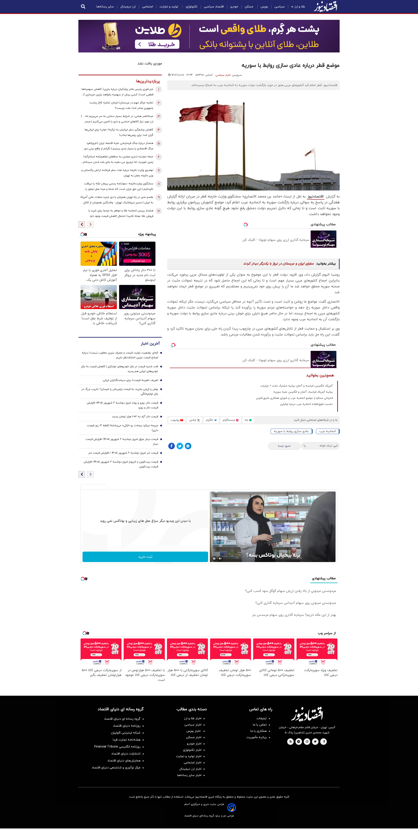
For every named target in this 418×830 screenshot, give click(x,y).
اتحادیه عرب (327, 431)
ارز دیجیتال (128, 7)
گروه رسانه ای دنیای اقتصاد (122, 719)
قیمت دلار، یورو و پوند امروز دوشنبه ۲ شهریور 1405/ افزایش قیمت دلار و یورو (122, 405)
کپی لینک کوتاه (329, 446)
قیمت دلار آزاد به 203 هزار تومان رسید (135, 417)
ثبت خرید (145, 556)
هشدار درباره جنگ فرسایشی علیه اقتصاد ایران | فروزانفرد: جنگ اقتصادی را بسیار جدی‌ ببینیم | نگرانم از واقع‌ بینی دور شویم (118, 146)
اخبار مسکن (193, 737)
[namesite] (325, 6)
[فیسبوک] (171, 446)
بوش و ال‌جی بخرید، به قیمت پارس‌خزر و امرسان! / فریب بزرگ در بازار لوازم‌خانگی (119, 391)
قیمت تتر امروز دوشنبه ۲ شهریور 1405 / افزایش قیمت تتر (123, 453)
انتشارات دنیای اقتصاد (125, 754)
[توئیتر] (180, 446)
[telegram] (298, 742)
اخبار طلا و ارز (192, 718)
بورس (264, 7)
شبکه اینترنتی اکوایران (125, 733)
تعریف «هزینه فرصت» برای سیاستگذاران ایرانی (130, 380)
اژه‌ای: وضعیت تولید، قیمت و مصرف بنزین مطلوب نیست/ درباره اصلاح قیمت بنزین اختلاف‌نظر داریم (120, 355)
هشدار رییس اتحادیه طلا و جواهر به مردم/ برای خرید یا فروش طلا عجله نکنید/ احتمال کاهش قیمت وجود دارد (120, 213)
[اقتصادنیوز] (306, 714)
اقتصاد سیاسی (214, 7)
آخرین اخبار (150, 343)
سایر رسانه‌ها (105, 7)
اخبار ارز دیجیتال (190, 769)
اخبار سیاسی (223, 75)
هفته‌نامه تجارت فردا (126, 740)
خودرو (234, 7)
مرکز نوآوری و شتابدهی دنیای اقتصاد (116, 768)
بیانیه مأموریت (256, 737)
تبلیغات (261, 718)
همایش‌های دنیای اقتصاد (123, 761)
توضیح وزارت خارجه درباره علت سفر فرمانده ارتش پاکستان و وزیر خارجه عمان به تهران (117, 173)
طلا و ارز (299, 7)
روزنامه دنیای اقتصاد (126, 726)
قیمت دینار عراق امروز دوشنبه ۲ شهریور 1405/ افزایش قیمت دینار (122, 441)
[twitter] (315, 742)
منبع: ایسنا (284, 446)
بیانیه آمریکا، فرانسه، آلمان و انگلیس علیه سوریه (303, 392)
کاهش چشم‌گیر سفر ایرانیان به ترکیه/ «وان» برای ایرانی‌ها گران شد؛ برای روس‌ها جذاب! (119, 132)
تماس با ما (260, 725)
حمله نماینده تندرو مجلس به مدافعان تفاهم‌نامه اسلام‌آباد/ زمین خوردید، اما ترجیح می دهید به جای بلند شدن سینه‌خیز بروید (117, 160)
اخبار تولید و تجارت (188, 756)
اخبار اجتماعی (192, 763)
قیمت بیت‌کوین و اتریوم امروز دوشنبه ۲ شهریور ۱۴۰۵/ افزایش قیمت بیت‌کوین (121, 464)
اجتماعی (147, 7)
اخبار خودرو (194, 744)
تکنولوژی (191, 7)
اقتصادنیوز (316, 196)
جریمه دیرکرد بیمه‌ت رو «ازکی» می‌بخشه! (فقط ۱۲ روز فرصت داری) (122, 428)
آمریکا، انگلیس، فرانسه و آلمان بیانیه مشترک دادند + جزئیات (296, 386)
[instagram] (307, 742)
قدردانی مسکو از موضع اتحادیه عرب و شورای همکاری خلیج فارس (294, 398)
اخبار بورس (193, 731)
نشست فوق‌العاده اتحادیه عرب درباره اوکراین (306, 404)
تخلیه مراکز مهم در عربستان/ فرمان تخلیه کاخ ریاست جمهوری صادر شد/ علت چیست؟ (121, 105)
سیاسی (280, 7)
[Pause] (214, 558)
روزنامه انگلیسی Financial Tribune (117, 747)
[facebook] (324, 742)
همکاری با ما (258, 731)
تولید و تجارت (169, 7)
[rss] (291, 742)
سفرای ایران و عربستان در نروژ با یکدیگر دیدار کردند (278, 263)
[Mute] (220, 558)
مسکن (249, 7)
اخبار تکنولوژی (192, 750)
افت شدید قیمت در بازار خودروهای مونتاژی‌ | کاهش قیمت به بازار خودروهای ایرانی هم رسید (119, 369)
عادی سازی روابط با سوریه (291, 431)
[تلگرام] (188, 446)
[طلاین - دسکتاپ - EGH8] (209, 36)
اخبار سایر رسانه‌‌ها (189, 775)
